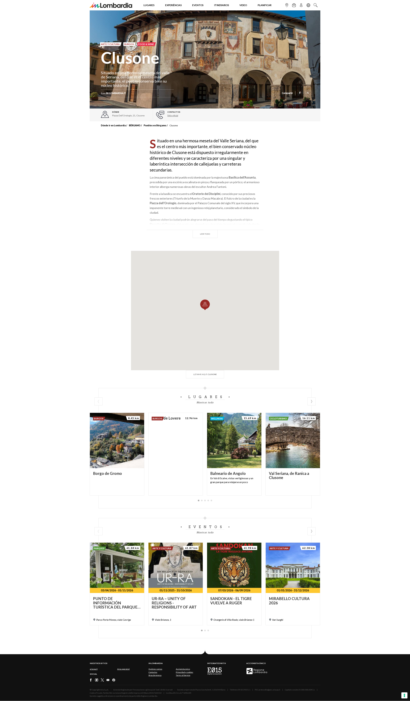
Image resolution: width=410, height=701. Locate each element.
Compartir (287, 93)
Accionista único (183, 669)
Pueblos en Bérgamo (155, 125)
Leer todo (205, 234)
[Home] (111, 5)
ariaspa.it (94, 669)
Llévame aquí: (205, 374)
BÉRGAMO (134, 125)
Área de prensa (154, 675)
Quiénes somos (155, 669)
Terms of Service (183, 675)
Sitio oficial (172, 115)
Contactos (152, 672)
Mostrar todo (205, 402)
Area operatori (123, 669)
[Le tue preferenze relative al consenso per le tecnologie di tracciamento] (404, 695)
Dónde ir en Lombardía (113, 125)
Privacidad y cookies (184, 672)
